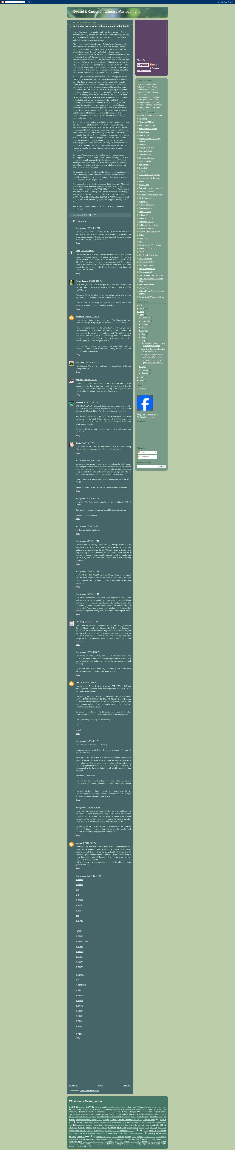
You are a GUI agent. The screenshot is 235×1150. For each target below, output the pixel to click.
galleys (85, 1122)
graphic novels (116, 1122)
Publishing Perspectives (148, 225)
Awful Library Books (147, 125)
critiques (89, 1116)
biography (86, 1109)
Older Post (127, 1086)
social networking (128, 1139)
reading (90, 1136)
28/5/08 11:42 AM (92, 317)
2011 (142, 305)
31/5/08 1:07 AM (93, 499)
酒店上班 (79, 947)
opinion (138, 1130)
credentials (82, 1116)
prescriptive (122, 1133)
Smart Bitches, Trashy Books (151, 245)
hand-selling (156, 1122)
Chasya (124, 1112)
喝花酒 (78, 911)
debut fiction (113, 1116)
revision (134, 1137)
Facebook (113, 1120)
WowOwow (143, 288)
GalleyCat (143, 168)
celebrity (150, 1109)
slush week (117, 1139)
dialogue (133, 1116)
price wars (131, 1133)
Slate (141, 242)
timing (121, 1142)
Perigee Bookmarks (147, 205)
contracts (125, 1114)
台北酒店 (79, 936)
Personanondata (145, 208)
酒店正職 (79, 996)
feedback (130, 1120)
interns (144, 1125)
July (144, 334)
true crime (154, 1142)
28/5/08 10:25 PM (91, 402)
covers (72, 1117)
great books (127, 1122)
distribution (154, 1116)
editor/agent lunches (89, 1120)
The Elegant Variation (147, 265)
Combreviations (145, 155)
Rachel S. (81, 1137)
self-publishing (84, 1139)
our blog (160, 1131)
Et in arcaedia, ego (146, 158)
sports (138, 1139)
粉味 (77, 916)
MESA (147, 1127)
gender (91, 1122)
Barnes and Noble (160, 1107)
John (75, 1128)
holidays (76, 1125)
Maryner (79, 843)
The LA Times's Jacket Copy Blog (152, 275)
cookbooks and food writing (149, 1114)
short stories (104, 1139)
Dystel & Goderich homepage (150, 115)
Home (100, 1086)
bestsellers (77, 1109)
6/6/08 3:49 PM (93, 541)
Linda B (79, 683)
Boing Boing (144, 132)
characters (110, 1112)
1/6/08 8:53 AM (93, 526)
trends (144, 1142)
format (140, 1120)
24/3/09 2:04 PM (89, 843)
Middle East (162, 1127)
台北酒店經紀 (81, 985)
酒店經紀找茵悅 (82, 941)
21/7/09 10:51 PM (94, 876)
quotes (163, 1133)
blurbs (98, 1109)
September (146, 327)
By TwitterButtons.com (146, 417)
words (79, 1146)
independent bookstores (102, 1125)
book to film (121, 1109)
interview (150, 1125)
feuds (136, 1120)
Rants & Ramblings (146, 228)
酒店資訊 (79, 1021)
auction (112, 1107)
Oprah (146, 1131)
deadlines (100, 1116)
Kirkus (141, 181)
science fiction (73, 1139)
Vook (96, 1144)
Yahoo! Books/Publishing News (151, 297)
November (146, 321)
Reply (78, 243)
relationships (107, 1137)
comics (83, 1114)
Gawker (142, 171)
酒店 (77, 980)
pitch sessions (96, 1133)
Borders (128, 1109)
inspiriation (114, 1125)
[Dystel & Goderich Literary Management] (145, 410)
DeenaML (79, 402)
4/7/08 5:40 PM (93, 594)
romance (140, 1137)
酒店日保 (79, 1034)
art (108, 1107)
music (96, 1131)
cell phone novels (160, 1109)
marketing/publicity (117, 1127)
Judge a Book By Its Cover (149, 178)
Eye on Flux (144, 165)
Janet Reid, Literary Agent (149, 175)
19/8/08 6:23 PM (91, 622)
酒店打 (78, 990)
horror (82, 1125)
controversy (133, 1114)
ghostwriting (102, 1122)
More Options (142, 389)
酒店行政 (79, 1016)
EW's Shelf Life (145, 161)
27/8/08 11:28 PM (94, 652)
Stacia (78, 443)
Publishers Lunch (146, 218)
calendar (138, 1109)
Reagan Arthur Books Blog (149, 232)
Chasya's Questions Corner (140, 1112)
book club (105, 1109)
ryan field (80, 380)
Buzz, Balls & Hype (147, 148)
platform (105, 1133)
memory (141, 1127)
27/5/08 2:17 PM (87, 251)
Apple (104, 1107)
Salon (141, 235)
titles (126, 1142)
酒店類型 (79, 1001)
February (145, 370)
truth (158, 1142)
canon (144, 1109)
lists (94, 1127)
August (145, 331)
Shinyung (80, 622)
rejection (99, 1137)
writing (85, 1146)
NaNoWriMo (108, 1131)
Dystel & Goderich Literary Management (106, 12)
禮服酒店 (79, 957)
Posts (142, 452)
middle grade (74, 1131)
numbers (131, 1131)
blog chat (93, 1109)
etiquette (106, 1120)
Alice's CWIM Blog (146, 122)
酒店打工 (79, 967)
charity (117, 1112)
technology (100, 1142)
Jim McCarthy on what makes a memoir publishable (101, 26)
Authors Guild (142, 1107)
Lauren (81, 1127)
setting (98, 1139)
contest (118, 1114)
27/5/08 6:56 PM (95, 281)
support (85, 1142)
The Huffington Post (147, 269)
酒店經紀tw (80, 975)
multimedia (89, 1131)
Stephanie (151, 1139)
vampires (82, 1144)
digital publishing (143, 1116)
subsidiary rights (75, 1142)
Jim (71, 1127)
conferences (109, 1114)
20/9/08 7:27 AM (93, 741)
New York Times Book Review (151, 195)
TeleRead (142, 252)
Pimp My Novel (145, 212)
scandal (158, 1137)
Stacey (143, 1139)
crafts (77, 1116)
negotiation (116, 1131)
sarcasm (152, 1137)
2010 (142, 309)
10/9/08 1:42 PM (89, 683)
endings (99, 1120)
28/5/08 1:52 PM (90, 380)
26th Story (143, 119)
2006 (142, 381)
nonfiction (124, 1131)
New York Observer (146, 192)
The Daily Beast (145, 259)
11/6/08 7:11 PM (93, 571)
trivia (148, 1142)
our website (78, 1133)
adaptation (81, 1107)
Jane (155, 1125)
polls (115, 1133)
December (146, 318)
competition (100, 1114)
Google (109, 1122)
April (144, 367)
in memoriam (88, 1125)
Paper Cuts (143, 202)
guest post (135, 1122)
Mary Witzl (80, 317)
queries (157, 1133)
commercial (90, 1114)
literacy (99, 1127)
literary (104, 1127)
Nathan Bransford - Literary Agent (152, 188)
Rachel (72, 1136)
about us (73, 1107)
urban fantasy (73, 1144)
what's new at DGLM (130, 1144)
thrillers (117, 1142)
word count (73, 1146)
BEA (70, 1109)
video (88, 1144)
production (138, 1133)
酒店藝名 (79, 1026)
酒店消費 (79, 905)
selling (92, 1139)
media (129, 1127)
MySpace (101, 1131)
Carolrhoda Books (146, 151)
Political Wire (144, 215)
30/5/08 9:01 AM (88, 443)
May (144, 341)
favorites (122, 1119)
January (145, 373)
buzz (133, 1109)
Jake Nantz (80, 362)
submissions (161, 1139)
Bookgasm (143, 144)
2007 (142, 377)
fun (157, 1119)
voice (92, 1144)
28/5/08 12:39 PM (93, 362)
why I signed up (144, 1144)
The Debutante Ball (146, 262)
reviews (128, 1137)
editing (78, 1120)
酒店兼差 (79, 962)
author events (131, 1107)
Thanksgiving (110, 1142)
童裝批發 (79, 880)
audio (124, 1107)
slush (110, 1139)
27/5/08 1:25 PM (93, 228)
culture (94, 1116)
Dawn (78, 251)
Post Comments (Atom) (89, 1091)
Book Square (144, 135)
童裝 (77, 890)
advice (90, 1106)
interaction (121, 1125)
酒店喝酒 (79, 900)
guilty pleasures (146, 1122)
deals (106, 1116)
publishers (148, 1133)
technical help (92, 1142)
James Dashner (82, 281)
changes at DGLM (86, 1112)
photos (85, 1133)
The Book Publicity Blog (148, 255)
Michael (153, 1127)
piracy (90, 1133)
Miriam (82, 1130)
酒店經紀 (79, 952)
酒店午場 (79, 1006)
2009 (142, 312)
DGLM (154, 65)
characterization (100, 1112)
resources (115, 1137)
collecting (72, 1114)
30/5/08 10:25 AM (94, 460)
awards (150, 1107)
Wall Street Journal (146, 284)
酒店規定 (79, 1011)
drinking (161, 1116)
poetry (110, 1133)
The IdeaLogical (145, 272)
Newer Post (73, 1086)
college (78, 1114)
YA (90, 1146)
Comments (144, 457)
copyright (163, 1114)
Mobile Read (144, 185)
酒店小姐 (79, 921)
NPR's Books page (146, 198)
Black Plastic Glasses (148, 129)
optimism (152, 1131)
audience (118, 1107)
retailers (121, 1137)
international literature (133, 1125)
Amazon (98, 1107)
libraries (89, 1127)
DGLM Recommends (123, 1116)
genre (96, 1122)
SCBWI (163, 1137)
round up (147, 1137)
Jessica (162, 1125)
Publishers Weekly (146, 222)
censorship (73, 1112)
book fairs (112, 1109)
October (145, 324)
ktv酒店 (79, 931)
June (144, 337)
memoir (135, 1128)
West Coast (102, 1144)
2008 (142, 315)
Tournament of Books (135, 1142)
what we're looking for (114, 1144)
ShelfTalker (143, 238)
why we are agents (158, 1144)
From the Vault (149, 1120)
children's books (159, 1112)
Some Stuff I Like (146, 249)
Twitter (163, 1142)
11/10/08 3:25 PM (94, 808)
